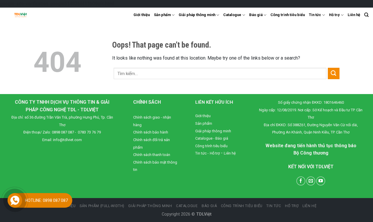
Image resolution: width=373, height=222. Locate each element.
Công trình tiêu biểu (287, 15)
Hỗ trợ (334, 15)
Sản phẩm (162, 15)
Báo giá (256, 15)
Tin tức (315, 15)
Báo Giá (209, 206)
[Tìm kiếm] (366, 14)
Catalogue (232, 15)
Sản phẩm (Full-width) (102, 206)
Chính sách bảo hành (150, 132)
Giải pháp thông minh (197, 15)
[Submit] (333, 73)
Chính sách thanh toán (151, 154)
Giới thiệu (141, 15)
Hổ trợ (292, 206)
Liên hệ (354, 15)
